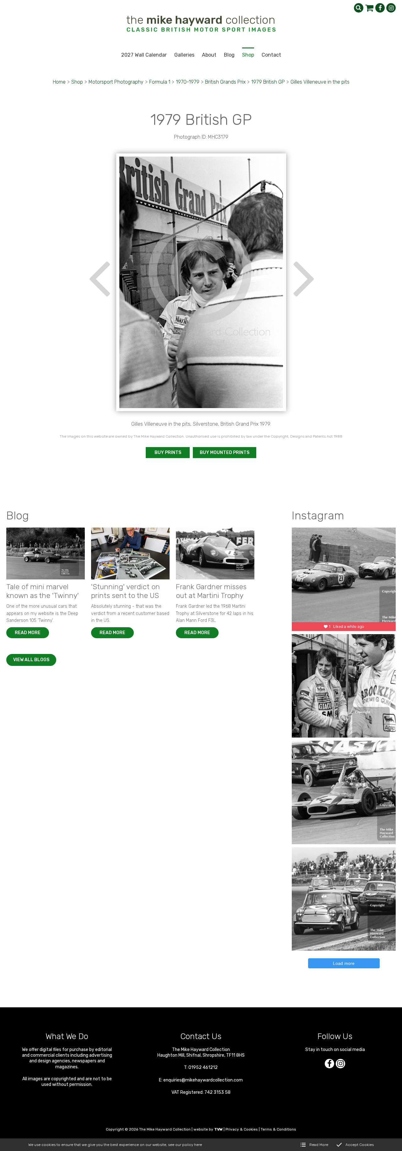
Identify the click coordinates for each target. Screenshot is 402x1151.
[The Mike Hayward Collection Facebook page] (380, 8)
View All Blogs (31, 659)
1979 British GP (268, 82)
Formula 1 (159, 82)
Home (59, 82)
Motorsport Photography (116, 82)
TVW (218, 1129)
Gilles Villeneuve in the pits (320, 82)
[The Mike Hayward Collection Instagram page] (391, 8)
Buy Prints (168, 452)
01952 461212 (203, 1067)
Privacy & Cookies (241, 1129)
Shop (77, 82)
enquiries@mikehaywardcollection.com (203, 1080)
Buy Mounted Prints (224, 452)
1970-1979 (187, 82)
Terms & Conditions (278, 1129)
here (198, 1145)
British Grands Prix (225, 82)
